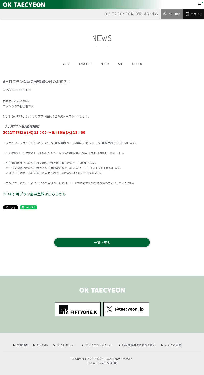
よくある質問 (173, 345)
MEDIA (105, 64)
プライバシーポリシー (99, 345)
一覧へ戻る (102, 242)
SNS (120, 64)
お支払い (42, 345)
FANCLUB (85, 64)
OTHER (137, 64)
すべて (66, 64)
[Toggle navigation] (199, 4)
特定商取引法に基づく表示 (139, 345)
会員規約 (22, 345)
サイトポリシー (66, 345)
